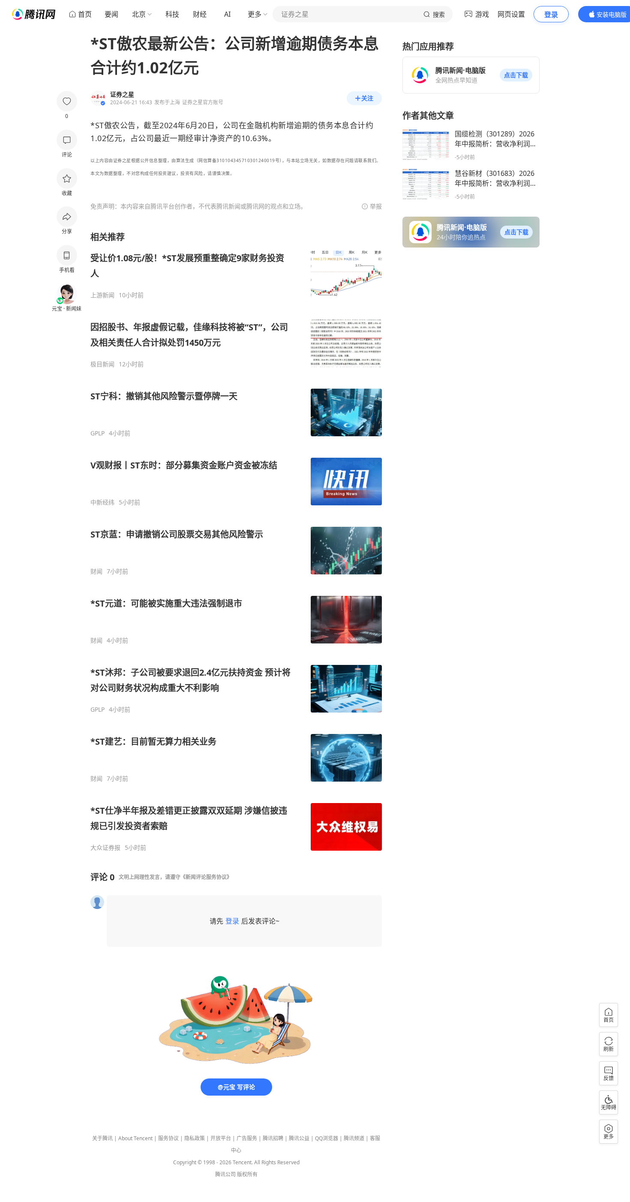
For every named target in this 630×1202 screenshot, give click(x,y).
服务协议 (168, 1138)
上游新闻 (102, 295)
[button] (516, 75)
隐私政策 (194, 1138)
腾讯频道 (354, 1138)
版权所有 (247, 1174)
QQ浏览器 (326, 1138)
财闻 (96, 571)
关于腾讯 (102, 1138)
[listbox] (236, 541)
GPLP (97, 433)
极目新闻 (102, 364)
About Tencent (135, 1138)
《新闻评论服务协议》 (206, 877)
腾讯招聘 (273, 1138)
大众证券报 (105, 848)
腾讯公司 (225, 1174)
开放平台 (220, 1138)
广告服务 (247, 1138)
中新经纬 (102, 502)
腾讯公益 (299, 1138)
